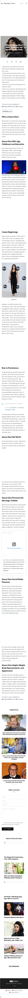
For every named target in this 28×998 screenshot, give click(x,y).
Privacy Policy (14, 983)
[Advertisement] (14, 22)
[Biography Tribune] (9, 3)
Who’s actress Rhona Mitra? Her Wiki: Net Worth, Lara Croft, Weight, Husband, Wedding (14, 757)
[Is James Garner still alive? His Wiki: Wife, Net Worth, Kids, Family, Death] (14, 770)
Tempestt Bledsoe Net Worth (14, 917)
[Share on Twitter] (12, 61)
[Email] (20, 61)
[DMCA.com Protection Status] (14, 981)
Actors (14, 41)
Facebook (7, 611)
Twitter (4, 604)
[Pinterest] (16, 61)
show (10, 111)
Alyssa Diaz (14, 299)
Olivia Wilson (10, 52)
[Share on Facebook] (7, 61)
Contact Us (19, 983)
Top (14, 986)
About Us (8, 983)
